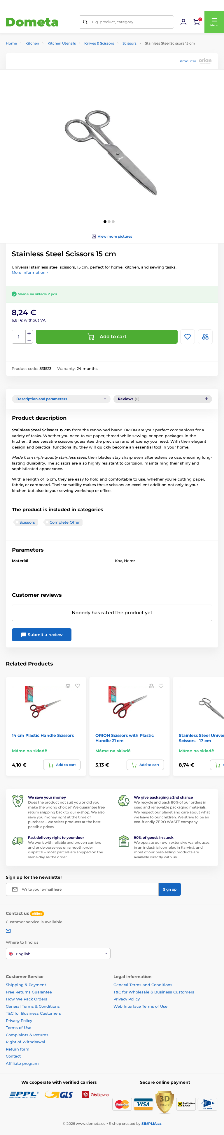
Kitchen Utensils (62, 43)
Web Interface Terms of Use (140, 1006)
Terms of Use (18, 1027)
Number (19, 337)
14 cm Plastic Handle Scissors (43, 735)
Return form (17, 1049)
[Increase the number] (29, 333)
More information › (30, 272)
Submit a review (45, 634)
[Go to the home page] (32, 22)
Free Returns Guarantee (29, 992)
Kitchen (32, 43)
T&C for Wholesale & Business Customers (153, 992)
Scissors (129, 43)
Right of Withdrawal (25, 1041)
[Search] (85, 22)
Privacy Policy (19, 1020)
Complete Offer (65, 522)
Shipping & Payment (26, 984)
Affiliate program (22, 1063)
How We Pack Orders (26, 999)
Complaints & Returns (27, 1034)
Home (11, 43)
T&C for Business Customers (33, 1013)
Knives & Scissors (99, 43)
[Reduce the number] (29, 340)
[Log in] (183, 22)
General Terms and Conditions (142, 984)
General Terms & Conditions (33, 1006)
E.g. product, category (112, 22)
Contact (13, 1056)
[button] (214, 22)
